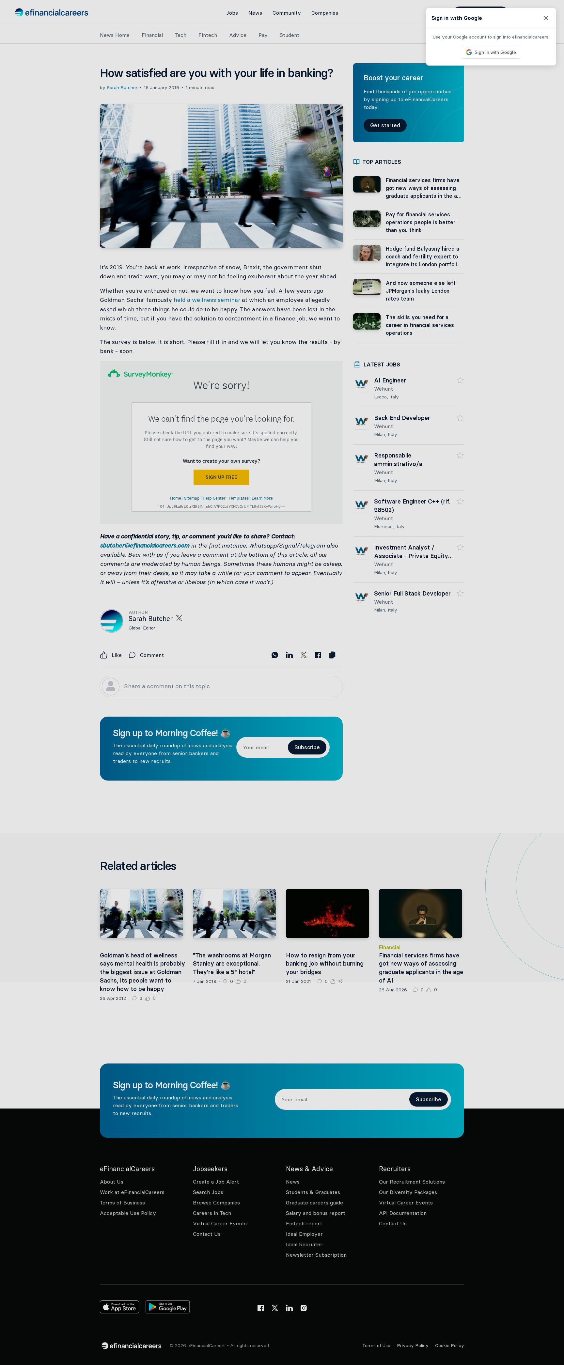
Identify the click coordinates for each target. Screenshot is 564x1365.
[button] (282, 682)
